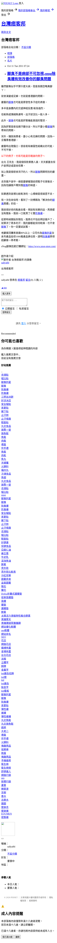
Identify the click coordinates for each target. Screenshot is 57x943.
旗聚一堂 (6, 430)
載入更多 (6, 294)
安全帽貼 (6, 404)
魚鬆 (3, 437)
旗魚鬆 (5, 433)
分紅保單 (6, 575)
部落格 (11, 57)
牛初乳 (5, 557)
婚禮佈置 (6, 648)
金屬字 (5, 670)
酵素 (3, 564)
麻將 (3, 727)
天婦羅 (5, 463)
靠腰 (3, 601)
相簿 (9, 53)
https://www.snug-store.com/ (42, 246)
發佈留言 (6, 312)
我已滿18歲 (7, 937)
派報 (3, 659)
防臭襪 (39, 213)
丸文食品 (6, 426)
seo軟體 (5, 630)
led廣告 (5, 683)
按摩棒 (5, 749)
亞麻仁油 (6, 550)
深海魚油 (6, 561)
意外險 (5, 568)
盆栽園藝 (6, 582)
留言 (28, 280)
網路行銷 (6, 775)
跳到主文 (6, 32)
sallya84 (5, 262)
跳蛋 (3, 753)
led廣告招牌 (7, 673)
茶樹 (3, 792)
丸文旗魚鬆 (7, 724)
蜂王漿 (5, 553)
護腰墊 (5, 608)
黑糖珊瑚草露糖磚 (11, 623)
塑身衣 (5, 807)
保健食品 (6, 546)
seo (2, 778)
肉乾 (3, 455)
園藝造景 (6, 579)
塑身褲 (5, 811)
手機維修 (6, 760)
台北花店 (6, 655)
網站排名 (6, 634)
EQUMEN (6, 813)
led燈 (4, 677)
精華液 (5, 789)
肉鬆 (3, 441)
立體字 (5, 662)
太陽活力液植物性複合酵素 (15, 615)
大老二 (5, 731)
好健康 (5, 542)
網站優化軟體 (8, 626)
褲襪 (3, 713)
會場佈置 (6, 651)
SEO (3, 637)
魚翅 (3, 477)
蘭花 (3, 590)
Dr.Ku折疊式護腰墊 (11, 593)
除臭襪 (46, 236)
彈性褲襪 (6, 716)
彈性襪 (5, 709)
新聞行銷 (6, 781)
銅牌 (3, 666)
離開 (17, 937)
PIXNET (14, 897)
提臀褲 (5, 817)
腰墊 (3, 604)
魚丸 (3, 459)
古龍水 (5, 800)
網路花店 (6, 644)
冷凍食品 (6, 473)
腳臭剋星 (47, 233)
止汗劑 (5, 415)
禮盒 (3, 444)
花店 (3, 640)
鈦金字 (5, 687)
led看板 (5, 691)
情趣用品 (6, 746)
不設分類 (26, 47)
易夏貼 (5, 408)
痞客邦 (21, 280)
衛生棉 (5, 764)
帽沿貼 (5, 378)
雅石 (3, 586)
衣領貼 (5, 375)
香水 (3, 796)
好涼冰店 (6, 400)
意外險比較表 (8, 572)
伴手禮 (5, 448)
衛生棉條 (6, 768)
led (2, 680)
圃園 (3, 803)
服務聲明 (33, 900)
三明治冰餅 (7, 397)
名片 (9, 60)
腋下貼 (5, 411)
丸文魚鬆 (6, 720)
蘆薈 (3, 785)
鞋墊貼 (5, 422)
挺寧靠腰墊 (7, 597)
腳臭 (11, 102)
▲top (4, 287)
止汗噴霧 (6, 419)
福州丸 (5, 470)
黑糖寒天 (6, 619)
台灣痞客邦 (13, 23)
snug (3, 495)
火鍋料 (5, 466)
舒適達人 (6, 771)
